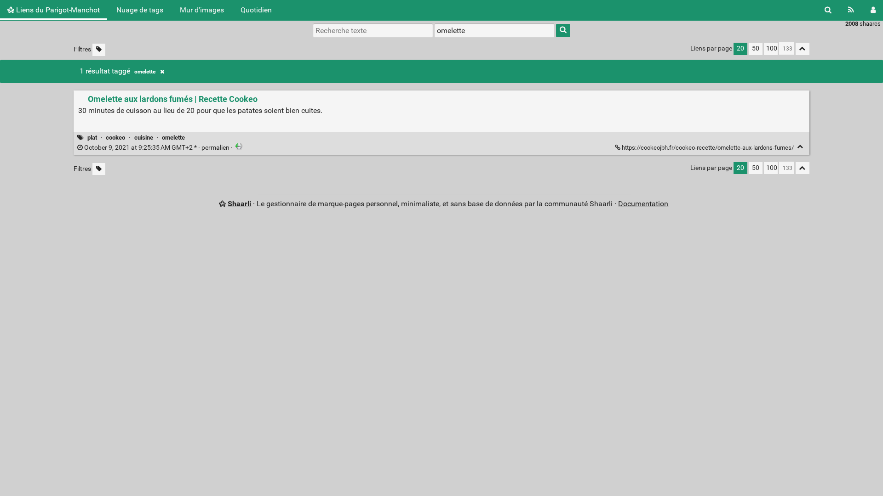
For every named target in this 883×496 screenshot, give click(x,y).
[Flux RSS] (851, 10)
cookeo (115, 137)
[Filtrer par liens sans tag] (98, 50)
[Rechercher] (828, 10)
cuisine (143, 137)
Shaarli (239, 203)
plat (92, 137)
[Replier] (800, 147)
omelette (144, 71)
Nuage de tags (139, 10)
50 (755, 48)
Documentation (643, 203)
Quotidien (256, 10)
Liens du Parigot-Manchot (57, 10)
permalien (157, 148)
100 (771, 48)
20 (740, 48)
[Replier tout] (802, 49)
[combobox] (494, 30)
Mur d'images (202, 10)
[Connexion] (873, 10)
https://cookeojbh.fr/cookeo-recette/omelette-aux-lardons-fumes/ (707, 147)
